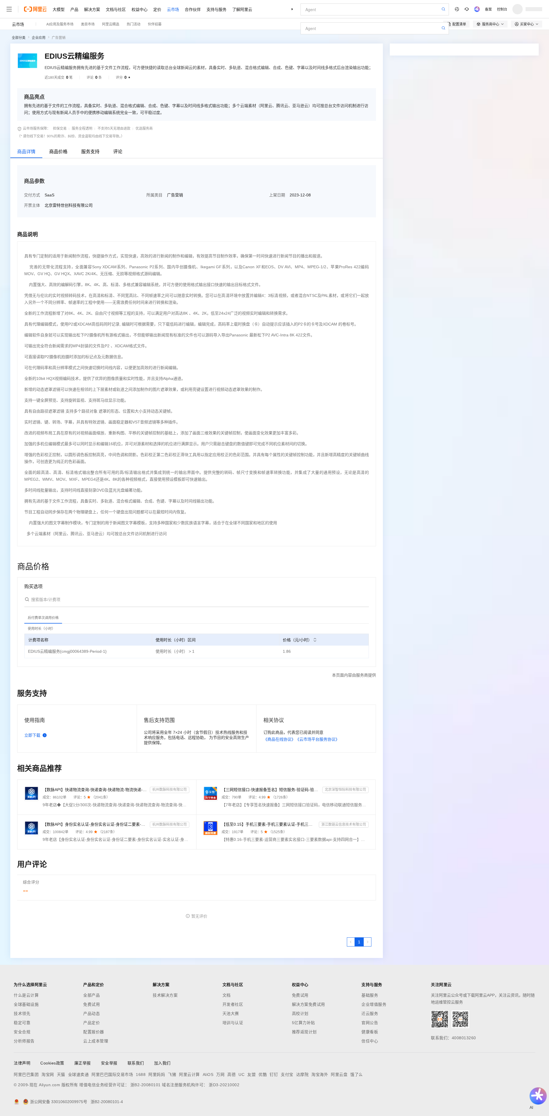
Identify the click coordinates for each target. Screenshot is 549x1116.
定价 (157, 9)
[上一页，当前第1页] (351, 942)
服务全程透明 (82, 129)
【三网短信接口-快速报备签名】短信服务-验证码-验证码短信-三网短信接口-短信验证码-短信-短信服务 (271, 789)
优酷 (262, 1074)
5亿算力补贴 (303, 1022)
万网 (220, 1074)
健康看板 (369, 1032)
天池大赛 (230, 1013)
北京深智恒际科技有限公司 (345, 790)
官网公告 (369, 1022)
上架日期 (277, 195)
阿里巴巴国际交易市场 (112, 1074)
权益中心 (140, 9)
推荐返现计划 (304, 1032)
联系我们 (136, 1063)
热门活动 (133, 23)
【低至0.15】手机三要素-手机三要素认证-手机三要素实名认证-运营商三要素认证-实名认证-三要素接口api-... (269, 824)
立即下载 (32, 735)
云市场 (173, 9)
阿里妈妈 (156, 1074)
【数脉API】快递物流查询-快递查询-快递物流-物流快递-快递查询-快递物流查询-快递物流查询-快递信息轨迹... (95, 789)
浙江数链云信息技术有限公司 (343, 825)
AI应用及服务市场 (59, 23)
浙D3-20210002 (224, 1085)
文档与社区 (116, 9)
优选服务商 (144, 129)
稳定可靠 (22, 1022)
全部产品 (91, 995)
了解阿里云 (242, 9)
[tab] (43, 618)
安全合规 (22, 1032)
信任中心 (369, 1041)
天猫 (61, 1074)
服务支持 (90, 151)
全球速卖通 (78, 1074)
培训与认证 (232, 1022)
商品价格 (58, 151)
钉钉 (274, 1074)
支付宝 (287, 1074)
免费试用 (91, 1004)
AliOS (208, 1074)
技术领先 (22, 1013)
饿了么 (356, 1074)
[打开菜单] (9, 9)
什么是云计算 (26, 995)
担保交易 (60, 129)
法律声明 (22, 1063)
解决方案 (92, 9)
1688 (141, 1074)
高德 (231, 1074)
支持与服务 (216, 9)
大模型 (59, 9)
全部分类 (18, 38)
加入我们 (162, 1063)
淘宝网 (47, 1074)
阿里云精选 (110, 23)
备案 (488, 9)
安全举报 (109, 1063)
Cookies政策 (52, 1063)
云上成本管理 (95, 1041)
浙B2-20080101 (145, 1085)
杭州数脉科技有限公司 (169, 790)
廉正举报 (82, 1063)
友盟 (251, 1074)
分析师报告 (24, 1041)
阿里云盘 (339, 1074)
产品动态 (91, 1013)
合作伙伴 (193, 9)
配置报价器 (93, 1032)
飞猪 (172, 1074)
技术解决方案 (165, 995)
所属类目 (154, 195)
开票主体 (32, 205)
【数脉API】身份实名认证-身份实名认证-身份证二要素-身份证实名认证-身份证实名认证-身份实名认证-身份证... (95, 824)
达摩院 (302, 1074)
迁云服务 (369, 1013)
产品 (74, 9)
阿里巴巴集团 (26, 1074)
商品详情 (26, 151)
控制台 (502, 9)
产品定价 (91, 1022)
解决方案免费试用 (308, 1004)
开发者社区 (232, 1004)
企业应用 (38, 38)
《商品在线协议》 (279, 739)
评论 (117, 151)
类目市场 (88, 23)
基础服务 (369, 995)
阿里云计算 (189, 1074)
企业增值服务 (373, 1004)
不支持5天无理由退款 (114, 129)
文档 (226, 995)
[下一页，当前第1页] (367, 942)
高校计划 (300, 1013)
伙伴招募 (155, 23)
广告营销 (58, 38)
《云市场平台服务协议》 (317, 739)
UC (241, 1074)
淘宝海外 (319, 1074)
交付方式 (32, 195)
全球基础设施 (26, 1004)
